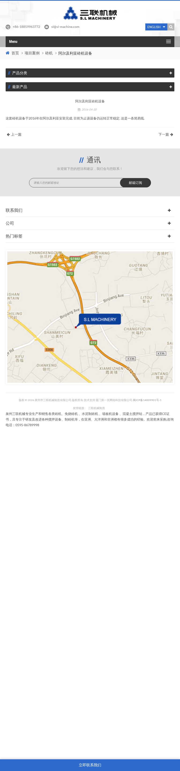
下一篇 (163, 134)
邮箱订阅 (135, 183)
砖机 (49, 53)
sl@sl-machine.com (65, 27)
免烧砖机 (71, 414)
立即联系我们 (90, 765)
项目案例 (32, 53)
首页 (15, 53)
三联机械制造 (96, 408)
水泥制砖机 (90, 414)
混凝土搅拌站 (132, 414)
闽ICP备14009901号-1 (147, 400)
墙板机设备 (110, 414)
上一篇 (16, 134)
